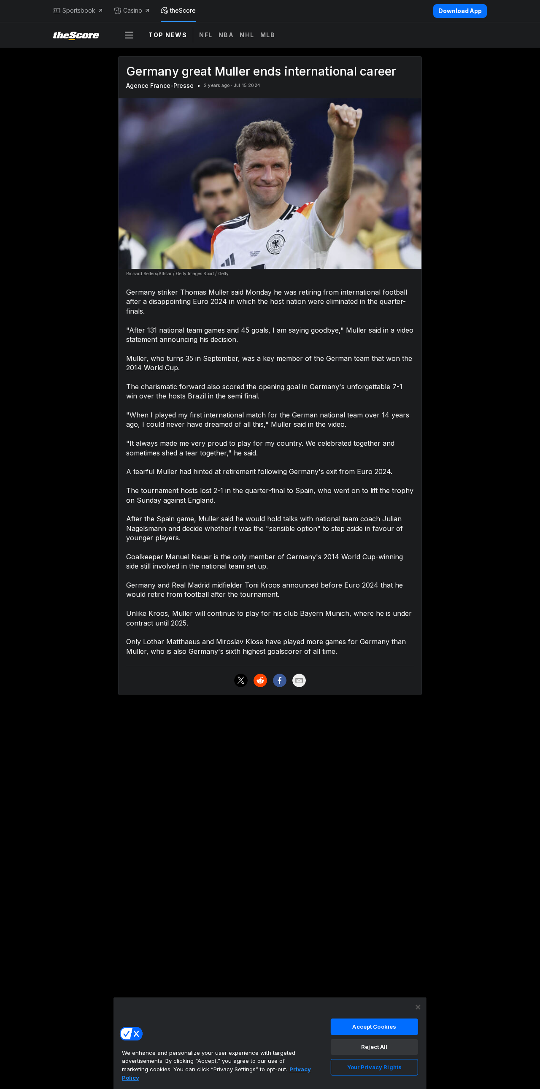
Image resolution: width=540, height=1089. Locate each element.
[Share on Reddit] (260, 680)
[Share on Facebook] (279, 680)
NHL (247, 34)
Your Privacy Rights (374, 1067)
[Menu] (129, 35)
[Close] (418, 1007)
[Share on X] (241, 680)
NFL (206, 34)
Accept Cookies (374, 1026)
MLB (267, 34)
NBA (226, 34)
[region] (270, 1043)
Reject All (374, 1046)
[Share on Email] (299, 680)
